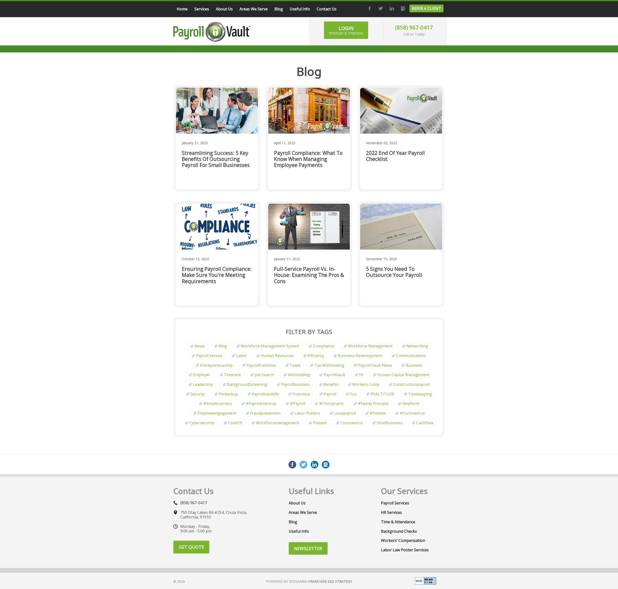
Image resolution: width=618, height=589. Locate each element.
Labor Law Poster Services (405, 550)
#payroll (297, 403)
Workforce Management (370, 346)
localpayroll (345, 413)
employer (201, 374)
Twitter (380, 8)
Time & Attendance (398, 522)
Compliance (323, 346)
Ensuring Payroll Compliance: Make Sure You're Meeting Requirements (217, 275)
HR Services (391, 512)
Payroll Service (209, 355)
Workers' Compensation (403, 540)
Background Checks (399, 531)
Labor (241, 355)
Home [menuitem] (182, 9)
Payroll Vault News (375, 365)
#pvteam (378, 413)
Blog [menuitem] (278, 9)
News (200, 346)
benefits (330, 384)
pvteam (320, 422)
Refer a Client (426, 8)
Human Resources (277, 355)
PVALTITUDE (382, 394)
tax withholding (329, 365)
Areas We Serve (303, 512)
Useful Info (299, 531)
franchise (301, 394)
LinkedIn (391, 8)
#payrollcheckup (261, 403)
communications (411, 355)
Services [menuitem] (201, 9)
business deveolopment (360, 355)
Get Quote (191, 547)
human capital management (403, 374)
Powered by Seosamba (309, 581)
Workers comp (365, 384)
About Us (297, 503)
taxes (295, 365)
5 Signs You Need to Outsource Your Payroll (394, 272)
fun (353, 394)
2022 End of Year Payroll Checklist (395, 156)
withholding (299, 374)
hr (361, 374)
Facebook (369, 8)
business (414, 365)
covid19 (235, 422)
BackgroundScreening (247, 384)
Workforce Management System (270, 346)
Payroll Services (395, 503)
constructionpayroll (411, 384)
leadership (203, 384)
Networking (417, 346)
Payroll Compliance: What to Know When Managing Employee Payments (308, 159)
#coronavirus (412, 413)
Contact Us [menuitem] (327, 9)
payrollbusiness (295, 384)
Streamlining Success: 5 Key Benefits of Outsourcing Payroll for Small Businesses (216, 159)
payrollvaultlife (265, 394)
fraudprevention (265, 413)
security (197, 394)
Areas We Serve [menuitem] (253, 9)
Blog (222, 346)
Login (346, 30)
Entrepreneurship (216, 365)
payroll (330, 394)
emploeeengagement (216, 413)
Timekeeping (420, 394)
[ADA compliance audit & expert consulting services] (425, 580)
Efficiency (316, 355)
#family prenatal (373, 403)
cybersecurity (201, 422)
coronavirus (351, 422)
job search (264, 374)
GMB (402, 8)
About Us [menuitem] (224, 9)
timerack (232, 374)
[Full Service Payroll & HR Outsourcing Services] (212, 32)
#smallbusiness (217, 403)
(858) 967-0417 (414, 27)
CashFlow (424, 422)
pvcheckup (228, 394)
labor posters (307, 413)
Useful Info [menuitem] (300, 9)
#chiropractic (331, 403)
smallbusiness (389, 422)
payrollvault (334, 374)
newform (410, 403)
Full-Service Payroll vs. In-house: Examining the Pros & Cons (309, 275)
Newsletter (308, 548)
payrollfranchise (261, 365)
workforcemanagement (277, 422)
